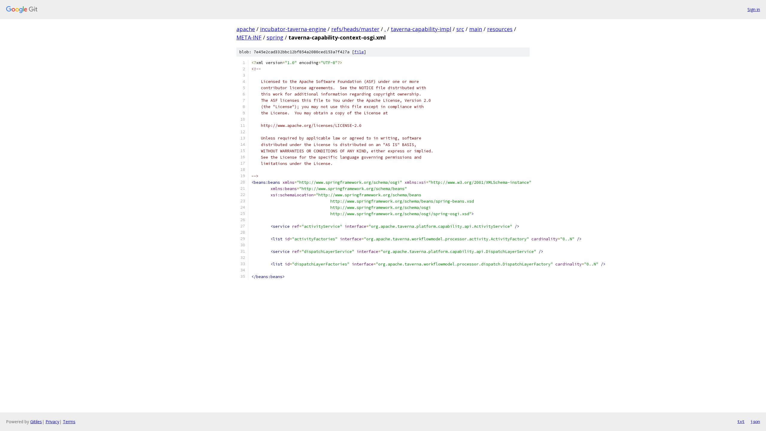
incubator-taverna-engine (293, 29)
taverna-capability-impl (421, 29)
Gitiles (36, 421)
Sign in (753, 9)
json (755, 421)
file (359, 51)
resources (500, 29)
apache (245, 29)
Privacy (52, 421)
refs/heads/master (355, 29)
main (475, 29)
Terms (69, 421)
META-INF (249, 37)
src (460, 29)
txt (740, 421)
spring (275, 37)
